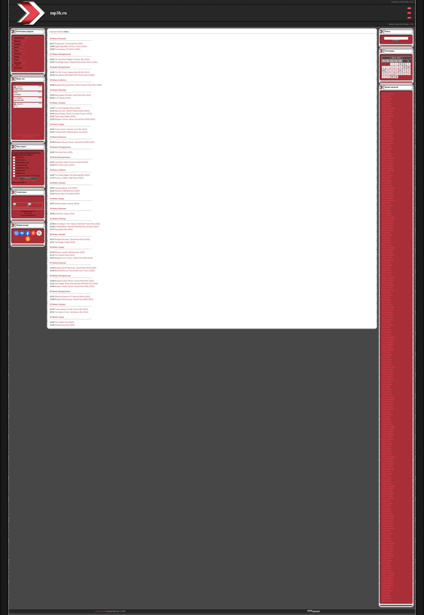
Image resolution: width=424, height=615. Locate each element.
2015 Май (386, 267)
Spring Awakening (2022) (65, 325)
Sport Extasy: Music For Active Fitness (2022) (73, 114)
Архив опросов (29, 180)
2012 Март (386, 173)
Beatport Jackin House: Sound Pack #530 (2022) (74, 286)
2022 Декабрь (388, 493)
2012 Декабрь (388, 195)
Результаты (17, 180)
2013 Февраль (388, 200)
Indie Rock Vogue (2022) (65, 214)
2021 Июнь (386, 449)
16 (396, 70)
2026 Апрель (387, 590)
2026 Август (387, 600)
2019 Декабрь (388, 404)
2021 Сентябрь (388, 456)
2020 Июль (386, 421)
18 (404, 70)
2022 (60, 32)
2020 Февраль (388, 409)
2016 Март (386, 292)
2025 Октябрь (388, 575)
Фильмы (17, 54)
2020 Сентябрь (388, 426)
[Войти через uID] (16, 233)
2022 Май (386, 476)
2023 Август (387, 513)
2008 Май (386, 101)
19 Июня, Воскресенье (60, 157)
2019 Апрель (387, 384)
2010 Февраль (388, 116)
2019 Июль (386, 392)
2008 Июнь (386, 103)
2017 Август (387, 334)
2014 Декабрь (388, 255)
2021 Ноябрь (387, 461)
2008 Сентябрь (388, 108)
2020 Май (386, 416)
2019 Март (386, 382)
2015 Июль (386, 272)
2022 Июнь (386, 479)
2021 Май (386, 446)
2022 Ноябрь (387, 491)
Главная (52, 32)
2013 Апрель (387, 205)
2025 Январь (387, 553)
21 (388, 74)
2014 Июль (386, 242)
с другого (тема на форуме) (28, 176)
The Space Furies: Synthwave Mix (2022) (71, 312)
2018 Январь (387, 347)
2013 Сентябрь (388, 218)
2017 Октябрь (388, 339)
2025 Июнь (386, 565)
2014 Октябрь (388, 250)
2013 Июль (386, 213)
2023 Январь (387, 496)
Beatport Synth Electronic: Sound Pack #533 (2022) (75, 268)
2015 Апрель (387, 265)
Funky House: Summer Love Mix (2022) (71, 129)
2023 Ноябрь (387, 521)
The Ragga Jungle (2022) (65, 242)
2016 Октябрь (388, 310)
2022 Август (387, 483)
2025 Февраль (388, 556)
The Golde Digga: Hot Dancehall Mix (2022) (72, 175)
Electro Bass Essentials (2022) (67, 194)
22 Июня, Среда (57, 124)
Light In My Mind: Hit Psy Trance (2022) (71, 46)
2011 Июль (386, 153)
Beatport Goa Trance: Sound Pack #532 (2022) (74, 258)
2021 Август (387, 454)
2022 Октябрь (388, 488)
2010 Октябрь (388, 133)
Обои (16, 60)
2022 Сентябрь (388, 486)
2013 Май (386, 208)
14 (388, 70)
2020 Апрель (387, 414)
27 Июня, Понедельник (60, 54)
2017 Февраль (388, 320)
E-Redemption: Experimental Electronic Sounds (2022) (77, 227)
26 (409, 74)
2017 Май (386, 327)
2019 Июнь (386, 389)
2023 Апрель (387, 503)
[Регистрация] (409, 14)
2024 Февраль (388, 528)
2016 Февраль (388, 290)
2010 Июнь (386, 126)
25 (404, 74)
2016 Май (386, 297)
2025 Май (386, 563)
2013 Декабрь (388, 225)
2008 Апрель (387, 98)
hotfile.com (20, 173)
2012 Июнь (386, 180)
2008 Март (386, 96)
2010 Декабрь (388, 138)
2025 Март (386, 558)
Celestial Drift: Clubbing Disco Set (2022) (71, 132)
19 (409, 70)
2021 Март (386, 441)
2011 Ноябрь (387, 163)
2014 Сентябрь (388, 247)
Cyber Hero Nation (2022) (65, 116)
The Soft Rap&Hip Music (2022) (67, 108)
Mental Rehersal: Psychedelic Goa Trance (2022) (75, 271)
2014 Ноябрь (387, 252)
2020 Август (387, 424)
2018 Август (387, 364)
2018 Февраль (388, 349)
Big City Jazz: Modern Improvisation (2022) (72, 111)
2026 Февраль (388, 585)
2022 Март (386, 471)
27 (384, 77)
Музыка (17, 41)
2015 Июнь (386, 270)
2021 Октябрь (388, 459)
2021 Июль (386, 451)
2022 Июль (386, 481)
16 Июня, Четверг (58, 183)
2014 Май (386, 238)
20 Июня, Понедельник (60, 147)
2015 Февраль (388, 260)
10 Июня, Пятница (58, 219)
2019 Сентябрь (388, 397)
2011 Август (387, 156)
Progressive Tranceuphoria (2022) (69, 44)
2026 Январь (387, 583)
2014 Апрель (387, 235)
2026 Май (386, 593)
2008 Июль (386, 106)
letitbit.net (20, 157)
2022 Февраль (388, 469)
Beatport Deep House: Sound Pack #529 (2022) (74, 299)
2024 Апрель (387, 533)
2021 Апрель (387, 444)
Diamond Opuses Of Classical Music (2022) (72, 296)
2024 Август (387, 541)
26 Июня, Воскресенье (60, 67)
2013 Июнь (386, 210)
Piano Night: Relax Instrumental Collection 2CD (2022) (76, 284)
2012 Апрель (387, 175)
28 (388, 77)
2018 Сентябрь (388, 367)
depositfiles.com (22, 162)
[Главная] (409, 9)
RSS (412, 24)
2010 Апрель (387, 121)
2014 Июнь (386, 240)
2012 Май (386, 178)
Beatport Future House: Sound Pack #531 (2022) (74, 281)
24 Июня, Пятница (58, 90)
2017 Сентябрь (388, 337)
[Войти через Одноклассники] (27, 238)
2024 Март (386, 531)
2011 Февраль (388, 143)
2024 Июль (386, 538)
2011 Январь (387, 141)
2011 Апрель (387, 148)
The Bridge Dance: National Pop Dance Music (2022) (76, 62)
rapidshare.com (22, 168)
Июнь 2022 (396, 58)
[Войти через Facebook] (27, 233)
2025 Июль (386, 568)
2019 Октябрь (388, 399)
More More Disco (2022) (65, 165)
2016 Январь (387, 287)
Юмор (16, 57)
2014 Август (387, 245)
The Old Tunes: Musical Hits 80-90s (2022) (72, 72)
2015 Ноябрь (387, 282)
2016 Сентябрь (388, 307)
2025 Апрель (387, 561)
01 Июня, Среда (57, 317)
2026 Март (386, 588)
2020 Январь (387, 406)
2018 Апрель (387, 354)
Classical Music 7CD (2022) (66, 188)
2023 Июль (386, 511)
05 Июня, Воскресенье (60, 291)
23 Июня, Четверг (58, 103)
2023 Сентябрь (388, 516)
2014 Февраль (388, 230)
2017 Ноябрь (387, 342)
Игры (16, 51)
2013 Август (387, 215)
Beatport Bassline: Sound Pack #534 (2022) (72, 239)
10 (400, 67)
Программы (19, 38)
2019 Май (386, 387)
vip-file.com (20, 170)
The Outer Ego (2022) (64, 152)
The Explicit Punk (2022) (65, 255)
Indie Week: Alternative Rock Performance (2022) (75, 75)
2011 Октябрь (388, 160)
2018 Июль (386, 362)
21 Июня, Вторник (58, 137)
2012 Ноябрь (387, 193)
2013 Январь (387, 198)
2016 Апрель (387, 295)
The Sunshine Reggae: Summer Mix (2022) (72, 59)
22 (392, 74)
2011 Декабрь (387, 165)
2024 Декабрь (388, 551)
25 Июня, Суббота (58, 80)
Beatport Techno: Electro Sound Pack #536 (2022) (75, 119)
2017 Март (386, 322)
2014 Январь (387, 228)
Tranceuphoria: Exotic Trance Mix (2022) (71, 309)
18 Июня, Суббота (58, 170)
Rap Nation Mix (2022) (64, 229)
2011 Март (386, 146)
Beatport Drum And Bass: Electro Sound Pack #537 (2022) (78, 85)
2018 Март (386, 352)
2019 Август (387, 394)
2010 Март (386, 118)
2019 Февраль (388, 379)
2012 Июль (386, 183)
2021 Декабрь (388, 464)
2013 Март (386, 203)
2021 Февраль (388, 439)
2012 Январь (387, 168)
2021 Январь (387, 436)
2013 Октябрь (388, 220)
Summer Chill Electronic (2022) (67, 191)
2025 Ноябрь (387, 578)
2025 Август (387, 570)
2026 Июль (386, 598)
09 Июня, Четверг (58, 234)
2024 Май (386, 536)
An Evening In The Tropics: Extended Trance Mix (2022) (77, 224)
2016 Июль (386, 302)
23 (396, 74)
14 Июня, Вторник (58, 209)
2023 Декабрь (388, 523)
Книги (16, 47)
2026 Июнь (386, 595)
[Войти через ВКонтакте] (22, 233)
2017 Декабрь (388, 344)
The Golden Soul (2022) (64, 322)
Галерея (17, 44)
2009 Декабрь (388, 111)
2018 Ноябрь (387, 372)
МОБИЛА (18, 68)
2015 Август (387, 275)
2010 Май (386, 123)
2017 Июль (386, 332)
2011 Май (386, 151)
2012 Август (387, 185)
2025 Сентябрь (388, 573)
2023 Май (386, 506)
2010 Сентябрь (388, 131)
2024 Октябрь (388, 546)
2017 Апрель (387, 324)
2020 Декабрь (388, 434)
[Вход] (409, 19)
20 (384, 74)
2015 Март (386, 262)
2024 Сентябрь (388, 543)
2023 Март (386, 501)
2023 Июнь (386, 508)
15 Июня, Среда (57, 199)
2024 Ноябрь (387, 548)
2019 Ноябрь (387, 401)
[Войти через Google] (39, 233)
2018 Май (386, 357)
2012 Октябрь (388, 190)
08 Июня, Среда (57, 247)
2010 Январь (387, 113)
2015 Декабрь (388, 285)
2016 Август (387, 305)
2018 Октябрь (388, 369)
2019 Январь (387, 377)
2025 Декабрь (388, 580)
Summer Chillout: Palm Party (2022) (69, 178)
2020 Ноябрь (387, 431)
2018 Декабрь (388, 374)
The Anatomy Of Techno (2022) (67, 49)
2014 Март (386, 233)
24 (400, 74)
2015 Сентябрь (388, 277)
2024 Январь (387, 526)
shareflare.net (21, 165)
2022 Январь (387, 466)
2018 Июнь (386, 359)
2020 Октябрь (388, 429)
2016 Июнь (386, 300)
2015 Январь (387, 257)
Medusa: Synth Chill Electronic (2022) (70, 252)
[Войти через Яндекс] (33, 233)
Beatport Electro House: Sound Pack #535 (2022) (75, 142)
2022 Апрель (387, 474)
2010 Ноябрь (387, 136)
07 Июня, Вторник (58, 263)
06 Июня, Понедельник (60, 276)
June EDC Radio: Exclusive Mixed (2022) (71, 162)
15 (392, 70)
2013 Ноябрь (387, 223)
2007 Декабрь (388, 93)
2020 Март (386, 411)
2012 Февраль (388, 170)
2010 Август (387, 128)
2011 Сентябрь (388, 158)
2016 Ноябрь (387, 312)
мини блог (99, 611)
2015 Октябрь (388, 280)
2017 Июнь (386, 329)
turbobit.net (20, 160)
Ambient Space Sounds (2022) (67, 204)
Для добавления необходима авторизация (28, 136)
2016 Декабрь (388, 315)
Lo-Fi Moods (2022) (63, 98)
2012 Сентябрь (388, 188)
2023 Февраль (388, 498)
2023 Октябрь (388, 518)
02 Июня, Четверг (58, 304)
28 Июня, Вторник (58, 39)
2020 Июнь (386, 419)
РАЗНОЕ (17, 63)
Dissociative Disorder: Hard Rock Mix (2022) (73, 95)
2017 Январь (387, 317)
